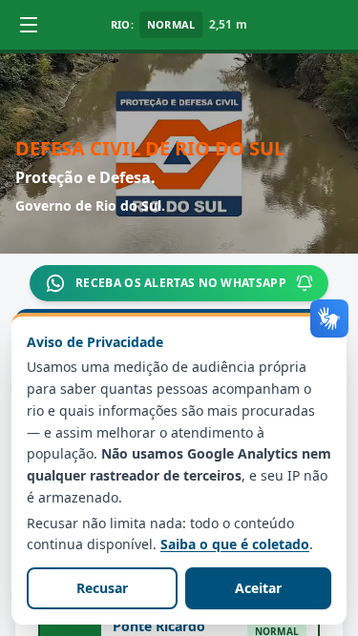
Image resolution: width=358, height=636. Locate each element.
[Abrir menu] (29, 25)
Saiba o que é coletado (234, 544)
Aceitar (258, 588)
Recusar (102, 588)
